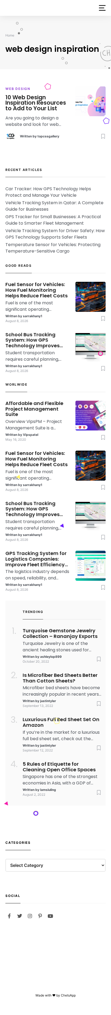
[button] (102, 8)
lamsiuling (48, 790)
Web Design (17, 89)
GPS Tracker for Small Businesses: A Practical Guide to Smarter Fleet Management (53, 220)
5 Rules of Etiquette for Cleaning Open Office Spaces (59, 767)
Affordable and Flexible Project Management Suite (34, 409)
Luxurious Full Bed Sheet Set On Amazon (61, 722)
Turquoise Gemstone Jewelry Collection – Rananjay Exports (60, 633)
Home (9, 35)
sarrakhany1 (32, 316)
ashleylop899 (51, 657)
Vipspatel (30, 435)
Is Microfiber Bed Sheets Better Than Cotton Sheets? (60, 678)
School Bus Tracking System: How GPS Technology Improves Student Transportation (35, 340)
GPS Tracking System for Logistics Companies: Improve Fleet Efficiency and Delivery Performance (36, 559)
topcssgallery (48, 136)
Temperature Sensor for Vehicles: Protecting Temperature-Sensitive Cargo (52, 248)
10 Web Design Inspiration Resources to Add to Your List (35, 103)
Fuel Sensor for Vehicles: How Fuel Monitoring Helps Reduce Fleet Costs (36, 290)
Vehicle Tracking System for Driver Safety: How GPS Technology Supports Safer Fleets (55, 234)
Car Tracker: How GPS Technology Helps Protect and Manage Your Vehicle (48, 192)
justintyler (48, 701)
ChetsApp (68, 995)
